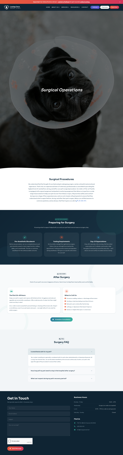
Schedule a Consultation (62, 319)
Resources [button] (75, 7)
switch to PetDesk (64, 2)
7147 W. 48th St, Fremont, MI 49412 (86, 423)
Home (48, 7)
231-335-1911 (82, 201)
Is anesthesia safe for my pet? (41, 352)
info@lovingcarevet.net (83, 429)
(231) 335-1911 (80, 426)
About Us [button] (55, 7)
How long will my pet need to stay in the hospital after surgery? (53, 371)
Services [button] (64, 7)
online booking (85, 2)
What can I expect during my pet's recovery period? (49, 378)
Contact (85, 7)
